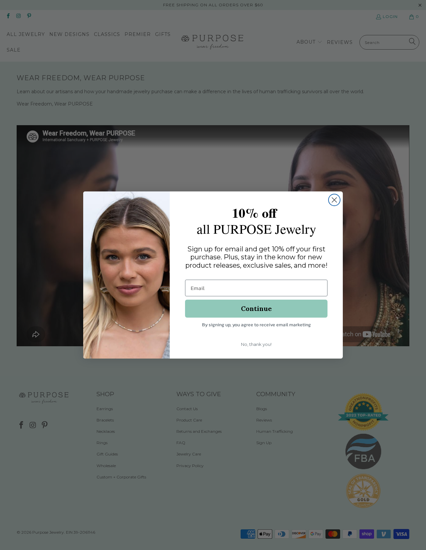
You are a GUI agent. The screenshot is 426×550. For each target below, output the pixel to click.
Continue (256, 308)
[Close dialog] (334, 200)
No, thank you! (256, 344)
